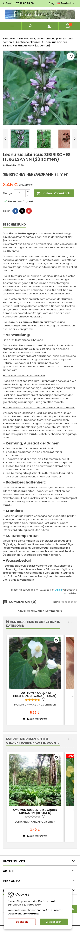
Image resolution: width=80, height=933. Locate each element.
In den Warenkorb (53, 193)
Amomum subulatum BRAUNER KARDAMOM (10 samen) (35, 811)
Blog (51, 3)
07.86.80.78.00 (25, 3)
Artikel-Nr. (10, 165)
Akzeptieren (54, 922)
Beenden (22, 922)
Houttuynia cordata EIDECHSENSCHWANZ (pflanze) (35, 694)
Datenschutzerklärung (23, 913)
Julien (59, 589)
